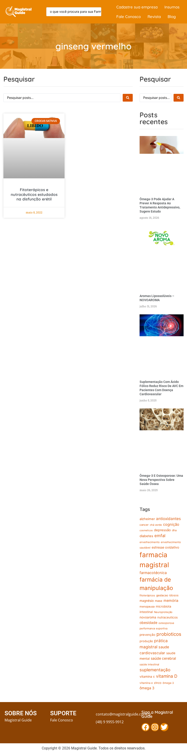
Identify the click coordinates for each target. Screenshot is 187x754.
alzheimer (147, 519)
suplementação (155, 669)
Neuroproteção (163, 612)
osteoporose (166, 623)
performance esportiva (153, 628)
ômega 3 (147, 688)
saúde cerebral (163, 658)
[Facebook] (145, 727)
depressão (162, 530)
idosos (174, 595)
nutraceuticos (167, 617)
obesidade (148, 623)
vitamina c (147, 676)
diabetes (146, 536)
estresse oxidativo (165, 547)
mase (158, 601)
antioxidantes (168, 518)
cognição (171, 524)
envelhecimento (150, 542)
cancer (144, 524)
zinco (157, 683)
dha (174, 530)
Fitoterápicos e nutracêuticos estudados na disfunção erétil (34, 194)
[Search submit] (128, 98)
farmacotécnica (153, 572)
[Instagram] (155, 727)
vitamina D (166, 676)
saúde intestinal (149, 664)
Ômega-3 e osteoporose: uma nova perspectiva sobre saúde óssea (161, 480)
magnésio (147, 601)
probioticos (168, 634)
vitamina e (146, 683)
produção (146, 641)
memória (171, 600)
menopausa (147, 606)
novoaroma (148, 617)
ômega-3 (168, 683)
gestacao (162, 595)
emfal (159, 535)
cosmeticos (146, 530)
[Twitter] (164, 727)
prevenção (147, 634)
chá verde (156, 524)
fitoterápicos (147, 595)
